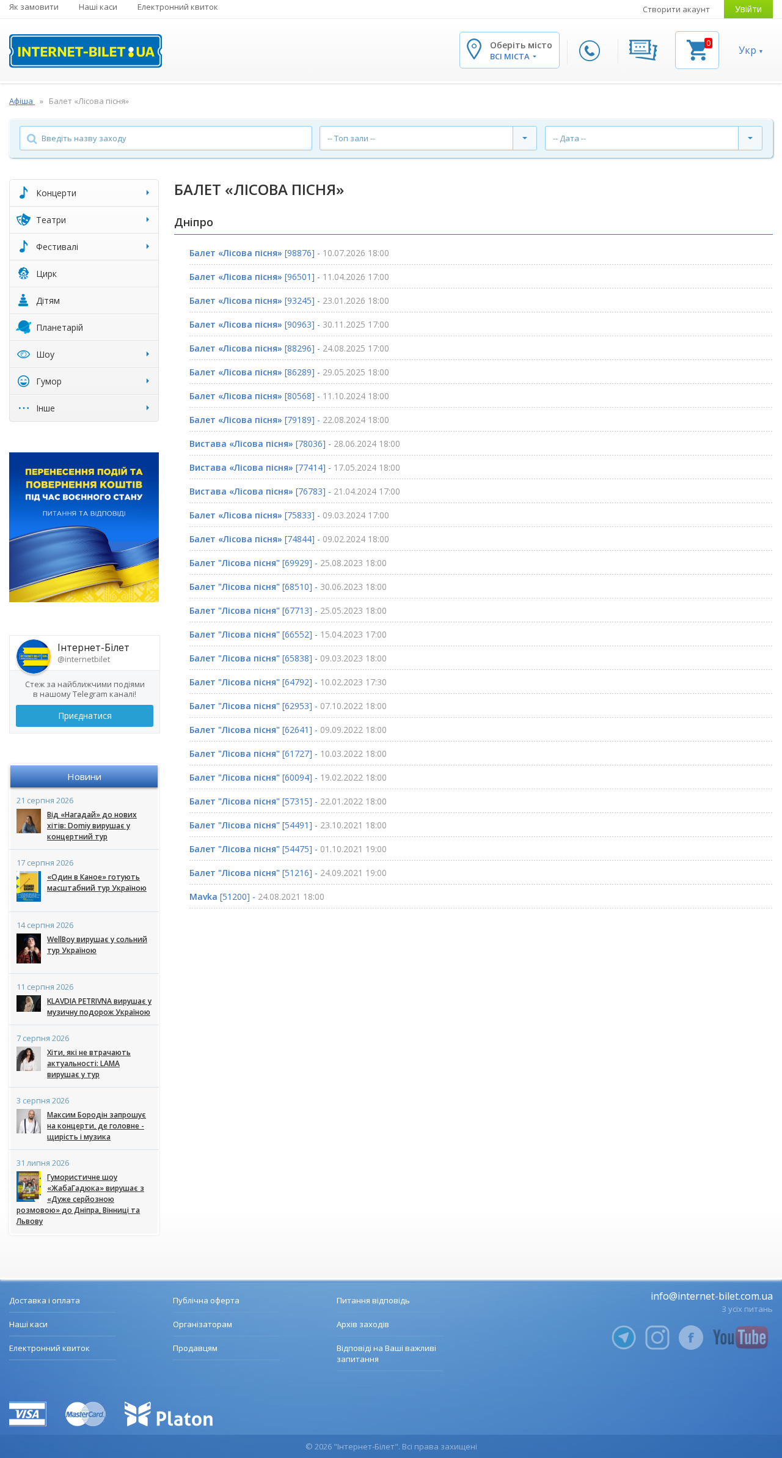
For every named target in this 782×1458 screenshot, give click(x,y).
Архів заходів (363, 1324)
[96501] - (289, 276)
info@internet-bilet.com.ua (712, 1296)
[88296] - (289, 348)
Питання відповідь (373, 1300)
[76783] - (294, 491)
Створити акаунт (676, 9)
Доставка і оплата (44, 1300)
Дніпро (193, 222)
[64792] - (288, 682)
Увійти (748, 9)
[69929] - (288, 563)
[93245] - (289, 300)
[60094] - (288, 777)
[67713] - (288, 610)
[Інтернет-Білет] (85, 51)
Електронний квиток (177, 6)
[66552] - (288, 634)
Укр (747, 50)
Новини (84, 776)
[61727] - (288, 753)
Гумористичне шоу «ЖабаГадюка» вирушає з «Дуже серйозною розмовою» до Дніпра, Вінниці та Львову (80, 1199)
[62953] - (288, 706)
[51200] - (256, 896)
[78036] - (294, 443)
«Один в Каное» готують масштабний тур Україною (97, 882)
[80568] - (289, 396)
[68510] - (288, 586)
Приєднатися (85, 715)
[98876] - (289, 253)
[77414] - (294, 467)
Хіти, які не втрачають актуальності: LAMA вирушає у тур (89, 1063)
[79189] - (289, 419)
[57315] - (288, 801)
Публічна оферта (206, 1300)
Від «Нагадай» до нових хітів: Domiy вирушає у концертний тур (92, 825)
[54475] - (288, 849)
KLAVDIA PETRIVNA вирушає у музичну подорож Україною (99, 1006)
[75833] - (289, 515)
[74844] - (289, 539)
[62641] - (288, 729)
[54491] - (288, 825)
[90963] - (289, 324)
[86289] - (289, 372)
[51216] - (288, 872)
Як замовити (34, 6)
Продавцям (195, 1347)
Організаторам (202, 1324)
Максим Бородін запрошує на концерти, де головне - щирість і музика (96, 1126)
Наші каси (98, 6)
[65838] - (288, 658)
